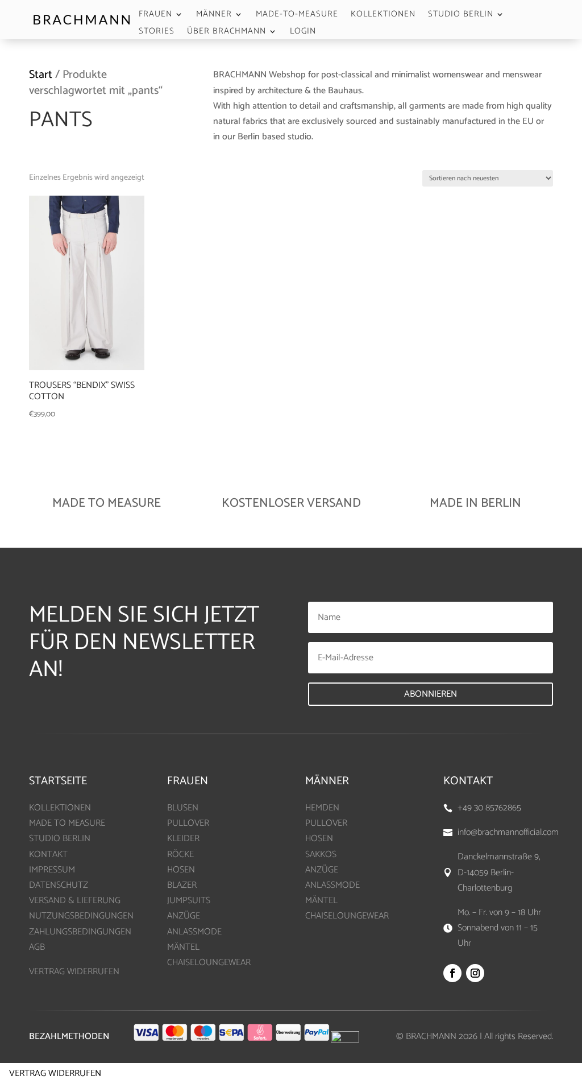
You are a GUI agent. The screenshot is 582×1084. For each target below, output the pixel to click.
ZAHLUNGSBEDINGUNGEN (80, 932)
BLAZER (182, 885)
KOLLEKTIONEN (383, 15)
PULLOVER (188, 823)
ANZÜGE (183, 916)
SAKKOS (320, 854)
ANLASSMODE (194, 932)
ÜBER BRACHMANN (226, 32)
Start (40, 74)
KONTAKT (48, 854)
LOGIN (303, 32)
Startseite (58, 781)
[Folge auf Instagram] (475, 973)
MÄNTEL (183, 947)
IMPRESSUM (52, 870)
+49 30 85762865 (489, 808)
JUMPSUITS (188, 900)
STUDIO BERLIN (460, 15)
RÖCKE (180, 854)
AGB (37, 947)
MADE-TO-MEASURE (297, 15)
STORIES (156, 32)
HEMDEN (322, 808)
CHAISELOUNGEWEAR (209, 962)
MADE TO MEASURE (67, 823)
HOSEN (181, 870)
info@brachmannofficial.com (508, 832)
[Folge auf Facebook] (452, 973)
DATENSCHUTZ (58, 885)
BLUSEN (182, 808)
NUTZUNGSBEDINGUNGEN (81, 916)
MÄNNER (214, 15)
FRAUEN (155, 15)
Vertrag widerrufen (55, 1073)
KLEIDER (183, 838)
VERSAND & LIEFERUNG (74, 900)
